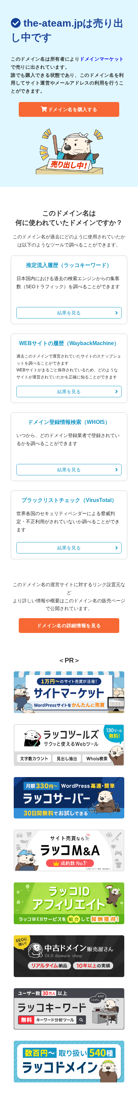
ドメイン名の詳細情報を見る (69, 625)
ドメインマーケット (102, 59)
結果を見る (69, 312)
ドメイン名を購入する (72, 109)
